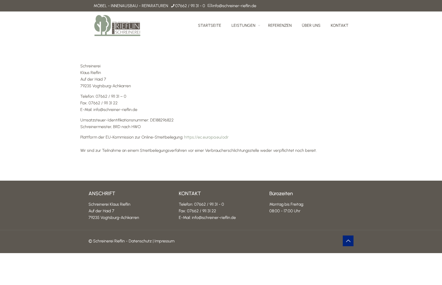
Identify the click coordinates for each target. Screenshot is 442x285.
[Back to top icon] (348, 241)
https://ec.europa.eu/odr (206, 137)
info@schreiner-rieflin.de (234, 5)
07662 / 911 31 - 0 (190, 5)
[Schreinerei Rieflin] (117, 25)
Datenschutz (140, 241)
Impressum (164, 241)
